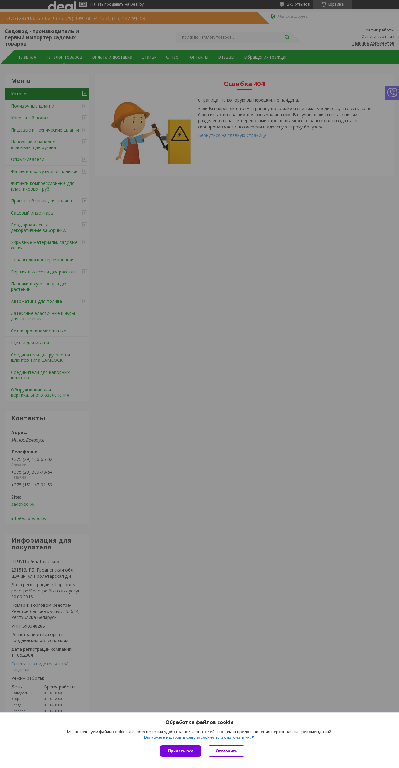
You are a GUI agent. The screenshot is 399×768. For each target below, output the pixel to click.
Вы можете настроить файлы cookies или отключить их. (197, 737)
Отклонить (226, 751)
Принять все (180, 751)
